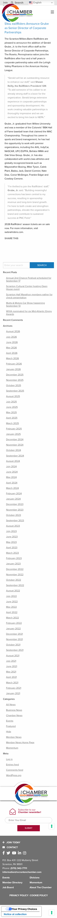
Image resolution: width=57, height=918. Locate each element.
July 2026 (11, 336)
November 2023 (14, 509)
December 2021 (14, 634)
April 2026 (11, 353)
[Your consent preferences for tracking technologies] (52, 913)
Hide (8, 731)
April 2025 (11, 417)
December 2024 (14, 439)
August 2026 (13, 331)
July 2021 (11, 661)
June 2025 (12, 407)
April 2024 (11, 482)
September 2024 (15, 455)
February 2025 (14, 428)
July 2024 (11, 466)
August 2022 (13, 590)
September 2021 (14, 650)
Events (9, 720)
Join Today (13, 842)
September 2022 (15, 585)
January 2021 (13, 693)
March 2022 (12, 617)
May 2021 (11, 671)
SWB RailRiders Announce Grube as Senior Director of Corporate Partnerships (27, 28)
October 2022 (13, 580)
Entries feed (12, 764)
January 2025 (13, 434)
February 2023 (14, 558)
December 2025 (14, 374)
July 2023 (11, 531)
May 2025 (11, 412)
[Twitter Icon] (9, 853)
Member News (13, 737)
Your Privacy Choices (24, 908)
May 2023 (11, 542)
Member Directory (12, 882)
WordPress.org (13, 775)
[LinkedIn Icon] (20, 853)
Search (18, 2)
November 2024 (14, 444)
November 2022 (14, 574)
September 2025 (15, 390)
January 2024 (13, 498)
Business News (14, 710)
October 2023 (13, 515)
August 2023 (13, 525)
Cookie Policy (39, 895)
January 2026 (13, 369)
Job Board (8, 887)
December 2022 (14, 569)
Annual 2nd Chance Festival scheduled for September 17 (28, 279)
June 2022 (12, 601)
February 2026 (14, 363)
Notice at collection (15, 914)
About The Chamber (41, 887)
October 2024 (13, 450)
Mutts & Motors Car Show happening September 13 (25, 304)
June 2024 (12, 471)
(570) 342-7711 (18, 868)
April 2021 (11, 677)
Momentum (12, 747)
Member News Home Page (20, 742)
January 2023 (13, 563)
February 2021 (13, 688)
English (37, 2)
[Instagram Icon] (25, 853)
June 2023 (12, 536)
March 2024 (12, 488)
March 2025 (12, 423)
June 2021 (11, 666)
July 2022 (11, 596)
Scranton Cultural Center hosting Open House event (26, 288)
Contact (12, 847)
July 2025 (11, 401)
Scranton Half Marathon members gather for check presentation (29, 296)
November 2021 (14, 639)
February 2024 (14, 493)
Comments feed (14, 770)
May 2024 (11, 477)
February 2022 (14, 623)
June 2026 (12, 342)
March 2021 (12, 682)
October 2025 (13, 385)
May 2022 (11, 607)
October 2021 (13, 644)
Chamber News (14, 715)
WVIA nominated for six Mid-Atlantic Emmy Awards (29, 313)
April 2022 (11, 612)
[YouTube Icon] (14, 853)
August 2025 (13, 396)
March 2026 (12, 358)
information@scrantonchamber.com (21, 872)
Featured (11, 726)
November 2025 (14, 380)
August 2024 (13, 461)
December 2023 (14, 504)
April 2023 (11, 547)
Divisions (35, 877)
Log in (9, 759)
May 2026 (11, 347)
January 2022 (13, 628)
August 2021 (12, 655)
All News (11, 704)
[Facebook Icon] (4, 853)
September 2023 (15, 520)
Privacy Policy (18, 895)
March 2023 (12, 552)
